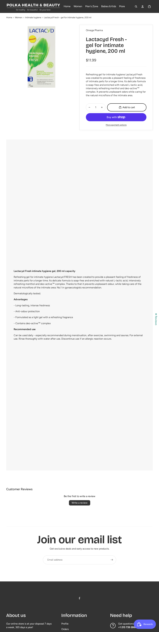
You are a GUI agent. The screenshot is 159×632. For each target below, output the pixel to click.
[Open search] (136, 6)
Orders (65, 629)
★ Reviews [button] (156, 319)
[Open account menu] (142, 6)
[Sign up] (112, 560)
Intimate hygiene (33, 17)
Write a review (80, 502)
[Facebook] (79, 598)
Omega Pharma (94, 30)
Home (9, 17)
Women (18, 17)
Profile (64, 623)
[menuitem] (122, 6)
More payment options (116, 125)
